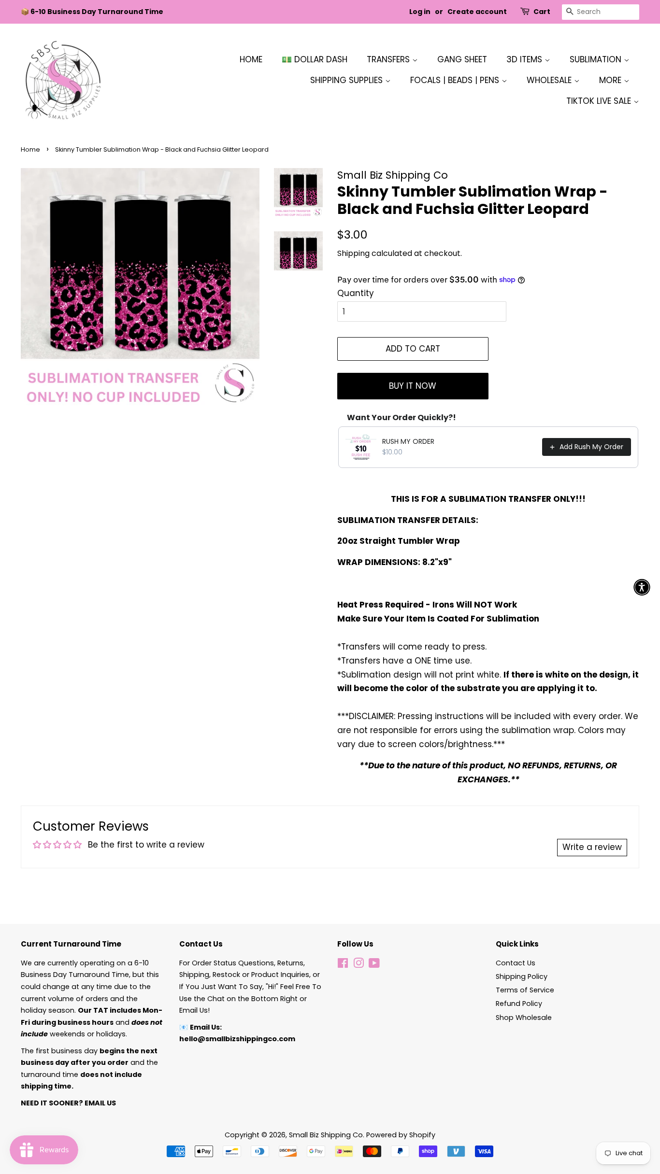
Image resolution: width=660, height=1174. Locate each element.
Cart (541, 11)
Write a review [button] (592, 847)
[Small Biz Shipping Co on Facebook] (342, 965)
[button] (641, 587)
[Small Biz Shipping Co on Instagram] (358, 965)
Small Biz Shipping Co (326, 1135)
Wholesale (550, 80)
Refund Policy (519, 1003)
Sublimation (597, 59)
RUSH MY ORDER (408, 441)
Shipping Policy (521, 976)
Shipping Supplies (347, 80)
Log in (419, 11)
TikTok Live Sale (599, 101)
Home (251, 59)
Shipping (353, 253)
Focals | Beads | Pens (456, 80)
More (611, 80)
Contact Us (515, 963)
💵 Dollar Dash (314, 59)
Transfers (389, 59)
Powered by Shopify (400, 1135)
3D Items (525, 59)
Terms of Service (525, 990)
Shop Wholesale (524, 1017)
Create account (477, 11)
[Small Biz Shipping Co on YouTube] (374, 965)
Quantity (355, 293)
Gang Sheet (462, 59)
